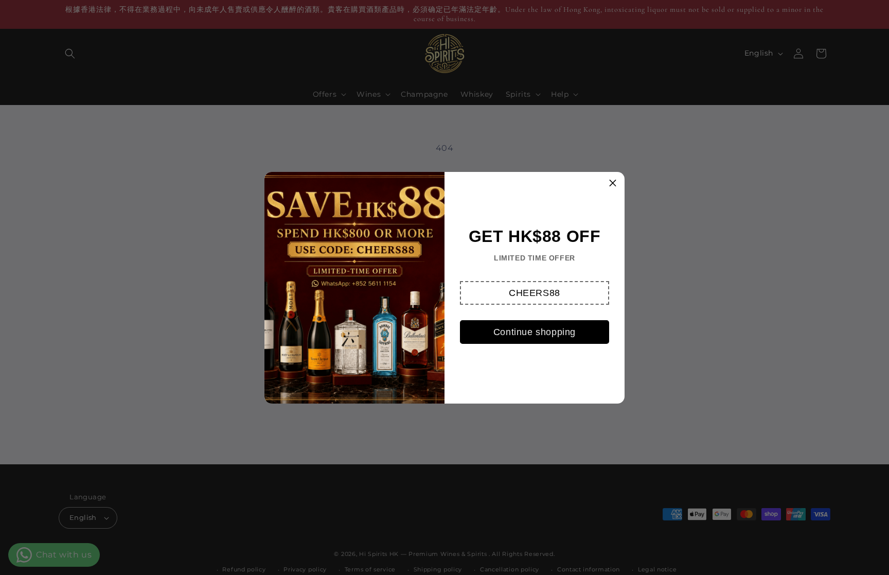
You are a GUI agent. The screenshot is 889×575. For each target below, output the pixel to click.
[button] (534, 293)
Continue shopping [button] (534, 332)
